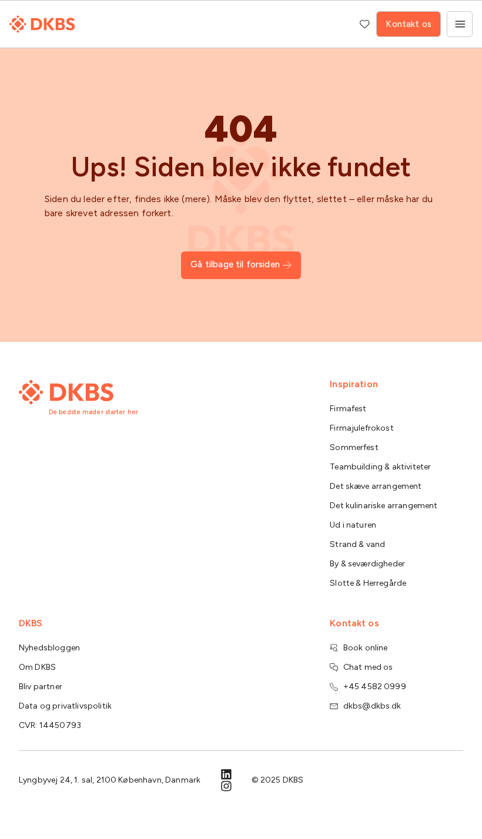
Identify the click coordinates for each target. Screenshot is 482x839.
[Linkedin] (226, 774)
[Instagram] (226, 786)
